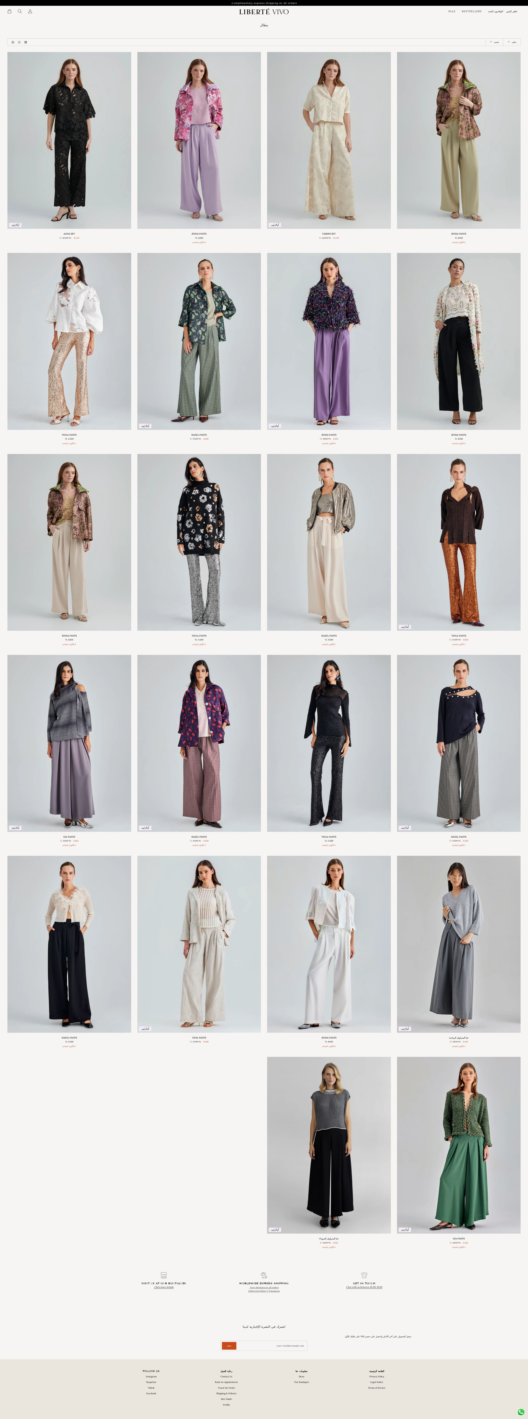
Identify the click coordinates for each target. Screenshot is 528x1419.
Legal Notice (376, 1382)
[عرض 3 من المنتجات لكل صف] (19, 42)
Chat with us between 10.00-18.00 (364, 1287)
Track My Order (226, 1387)
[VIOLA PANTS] (69, 341)
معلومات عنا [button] (302, 1371)
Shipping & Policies (226, 1393)
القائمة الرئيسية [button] (376, 1371)
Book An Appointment (226, 1382)
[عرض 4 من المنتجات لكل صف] (12, 42)
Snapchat (151, 1382)
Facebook (151, 1393)
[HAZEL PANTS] (329, 542)
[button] (513, 11)
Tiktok (151, 1387)
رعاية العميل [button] (226, 1371)
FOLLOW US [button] (151, 1371)
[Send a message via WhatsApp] (521, 1412)
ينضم (229, 1345)
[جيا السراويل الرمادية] (66, 846)
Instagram (151, 1376)
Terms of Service (376, 1387)
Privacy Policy (376, 1376)
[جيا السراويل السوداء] (60, 846)
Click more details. (164, 1287)
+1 (444, 243)
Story (301, 1376)
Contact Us (226, 1376)
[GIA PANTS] (79, 846)
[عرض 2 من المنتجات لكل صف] (25, 42)
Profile (226, 1404)
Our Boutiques (301, 1382)
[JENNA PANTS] (459, 140)
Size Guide (226, 1399)
